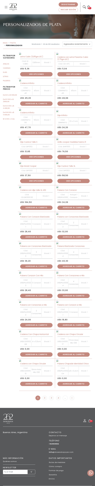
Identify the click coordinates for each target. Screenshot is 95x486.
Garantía (53, 451)
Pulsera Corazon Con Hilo (31, 258)
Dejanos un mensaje (58, 412)
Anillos (6, 64)
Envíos (52, 455)
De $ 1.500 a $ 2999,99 (8, 100)
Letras (5, 76)
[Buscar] (84, 7)
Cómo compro (55, 443)
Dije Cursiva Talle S (28, 134)
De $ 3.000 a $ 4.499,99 (8, 107)
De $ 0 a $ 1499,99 (10, 95)
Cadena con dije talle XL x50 (33, 178)
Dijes (5, 72)
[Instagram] (48, 469)
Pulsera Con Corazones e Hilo (70, 258)
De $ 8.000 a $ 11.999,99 (8, 113)
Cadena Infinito (27, 79)
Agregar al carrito (36, 99)
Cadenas (6, 68)
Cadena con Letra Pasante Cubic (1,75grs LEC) (72, 56)
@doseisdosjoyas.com (61, 428)
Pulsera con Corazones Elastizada (73, 203)
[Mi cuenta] (85, 397)
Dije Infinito (62, 109)
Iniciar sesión (68, 9)
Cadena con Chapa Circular (70, 312)
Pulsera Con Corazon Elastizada (34, 203)
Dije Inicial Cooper (28, 156)
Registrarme (68, 4)
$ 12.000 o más (9, 119)
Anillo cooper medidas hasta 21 (71, 134)
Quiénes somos (10, 438)
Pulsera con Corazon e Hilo (69, 285)
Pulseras (6, 81)
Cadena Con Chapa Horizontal (34, 312)
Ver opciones (36, 72)
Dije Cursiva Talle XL (66, 156)
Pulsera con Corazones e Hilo (33, 285)
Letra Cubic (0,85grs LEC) (31, 55)
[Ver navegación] (6, 7)
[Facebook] (39, 469)
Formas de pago (56, 447)
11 (54, 420)
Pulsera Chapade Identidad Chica (73, 340)
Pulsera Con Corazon (67, 178)
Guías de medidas (57, 439)
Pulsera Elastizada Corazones (71, 230)
